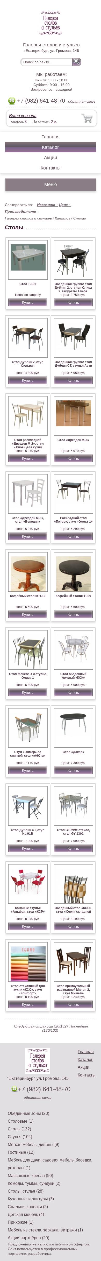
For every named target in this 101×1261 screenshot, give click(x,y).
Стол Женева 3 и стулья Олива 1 (27, 675)
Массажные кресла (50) (30, 1175)
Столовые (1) (20, 1121)
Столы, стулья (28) (26, 1191)
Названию (47, 205)
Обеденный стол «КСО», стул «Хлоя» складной (73, 909)
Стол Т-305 (27, 284)
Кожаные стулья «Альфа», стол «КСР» (28, 909)
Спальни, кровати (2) (28, 1207)
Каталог (50, 147)
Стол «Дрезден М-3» (73, 440)
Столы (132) (19, 1129)
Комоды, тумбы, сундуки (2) (34, 1183)
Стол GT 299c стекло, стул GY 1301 (73, 831)
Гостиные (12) (21, 1152)
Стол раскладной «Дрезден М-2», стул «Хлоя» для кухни (28, 443)
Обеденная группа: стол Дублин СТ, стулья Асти (73, 363)
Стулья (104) (20, 1137)
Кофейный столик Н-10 (28, 596)
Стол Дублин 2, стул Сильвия (28, 363)
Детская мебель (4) (26, 1214)
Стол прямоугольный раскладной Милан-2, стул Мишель (73, 989)
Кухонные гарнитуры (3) (31, 1199)
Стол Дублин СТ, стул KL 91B (28, 831)
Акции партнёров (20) (28, 1238)
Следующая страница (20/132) (41, 1026)
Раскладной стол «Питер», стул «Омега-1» (73, 519)
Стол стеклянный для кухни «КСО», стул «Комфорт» (28, 989)
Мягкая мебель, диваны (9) (33, 1144)
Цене (65, 205)
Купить (27, 302)
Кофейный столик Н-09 (73, 596)
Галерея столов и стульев (28, 218)
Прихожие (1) (20, 1222)
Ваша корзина (23, 116)
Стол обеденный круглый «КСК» (73, 675)
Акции (50, 157)
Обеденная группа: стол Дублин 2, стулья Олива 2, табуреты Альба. (73, 287)
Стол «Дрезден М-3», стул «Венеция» (28, 519)
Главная (50, 136)
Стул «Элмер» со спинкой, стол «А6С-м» (28, 753)
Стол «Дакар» (73, 752)
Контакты (51, 168)
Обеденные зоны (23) (28, 1113)
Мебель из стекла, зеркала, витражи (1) (45, 1230)
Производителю (22, 211)
